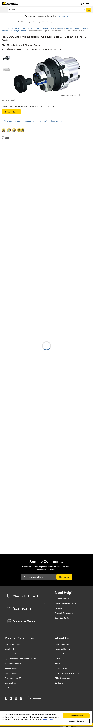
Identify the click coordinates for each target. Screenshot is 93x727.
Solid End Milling (11, 673)
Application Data (14, 145)
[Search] (88, 10)
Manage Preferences (76, 721)
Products (9, 28)
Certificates (59, 683)
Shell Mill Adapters (72, 28)
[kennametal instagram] (21, 698)
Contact (88, 3)
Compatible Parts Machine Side (20, 151)
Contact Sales (11, 111)
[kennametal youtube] (16, 698)
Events (57, 663)
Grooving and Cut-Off (13, 678)
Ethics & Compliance (62, 678)
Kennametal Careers (62, 649)
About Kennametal (62, 644)
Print (7, 137)
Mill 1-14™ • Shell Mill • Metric (33, 484)
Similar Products (55, 121)
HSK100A (60, 28)
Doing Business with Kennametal (67, 673)
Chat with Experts (26, 595)
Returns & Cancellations (64, 613)
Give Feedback (36, 698)
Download (82, 278)
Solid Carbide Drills (12, 654)
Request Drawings (9, 298)
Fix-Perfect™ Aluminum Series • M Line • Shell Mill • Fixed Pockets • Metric (35, 455)
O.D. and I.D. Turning (12, 644)
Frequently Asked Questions (65, 603)
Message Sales (24, 620)
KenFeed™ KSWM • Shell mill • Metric (37, 469)
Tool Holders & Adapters (40, 28)
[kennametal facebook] (6, 698)
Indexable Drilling (11, 683)
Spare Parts (11, 157)
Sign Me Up (64, 577)
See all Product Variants (78, 236)
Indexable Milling (11, 668)
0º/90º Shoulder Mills (13, 663)
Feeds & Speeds (34, 121)
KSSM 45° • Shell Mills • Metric (34, 440)
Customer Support (62, 598)
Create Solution (52, 256)
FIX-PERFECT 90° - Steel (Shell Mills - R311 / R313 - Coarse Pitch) (36, 381)
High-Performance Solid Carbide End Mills (20, 658)
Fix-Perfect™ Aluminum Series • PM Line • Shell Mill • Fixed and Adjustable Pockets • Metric (36, 425)
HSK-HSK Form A (29, 339)
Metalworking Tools (22, 28)
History (57, 658)
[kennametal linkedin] (11, 698)
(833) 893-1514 (23, 608)
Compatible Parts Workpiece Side (21, 154)
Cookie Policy (48, 719)
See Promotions (63, 16)
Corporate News (61, 668)
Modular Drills (10, 649)
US (3, 28)
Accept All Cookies (76, 716)
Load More (46, 527)
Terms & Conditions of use (61, 278)
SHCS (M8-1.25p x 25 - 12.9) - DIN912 (33, 544)
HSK (53, 28)
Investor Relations (61, 654)
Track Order (59, 608)
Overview (11, 142)
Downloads (11, 148)
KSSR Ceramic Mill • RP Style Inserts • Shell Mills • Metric (37, 513)
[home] (9, 3)
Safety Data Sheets (62, 618)
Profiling (8, 687)
